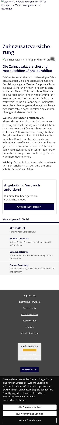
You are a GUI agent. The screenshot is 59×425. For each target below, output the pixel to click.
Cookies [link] (30, 326)
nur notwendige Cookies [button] (29, 413)
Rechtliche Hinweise (29, 301)
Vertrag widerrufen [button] (29, 369)
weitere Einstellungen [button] (30, 420)
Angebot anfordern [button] (29, 207)
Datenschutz (29, 308)
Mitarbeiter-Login (30, 333)
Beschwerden (29, 320)
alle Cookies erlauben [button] (29, 407)
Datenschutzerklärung (14, 399)
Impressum (29, 295)
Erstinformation (29, 314)
